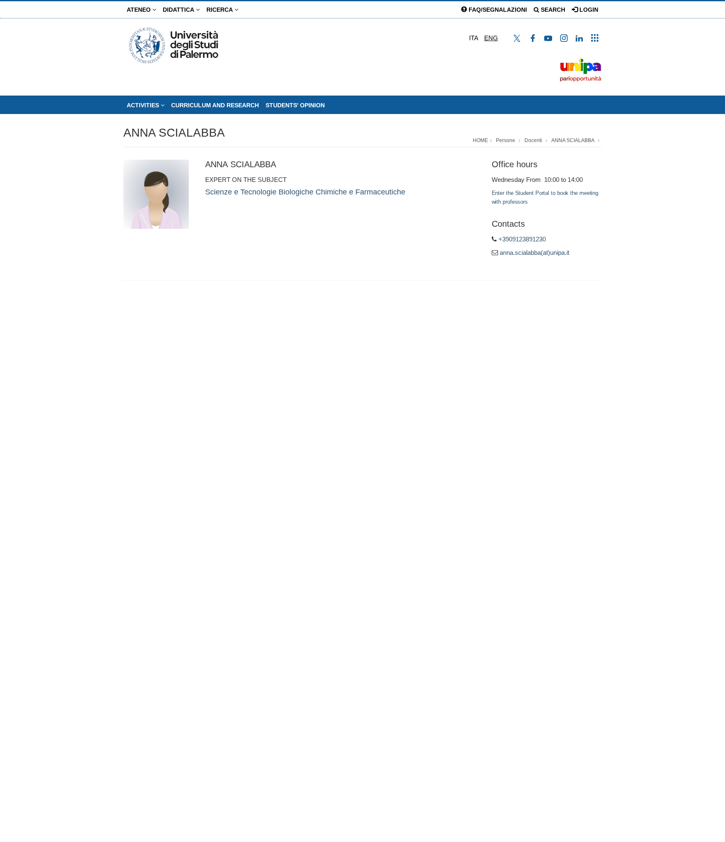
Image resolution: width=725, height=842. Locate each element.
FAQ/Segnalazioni (497, 9)
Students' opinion (295, 105)
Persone (505, 140)
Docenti (533, 140)
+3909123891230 (522, 239)
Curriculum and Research (215, 105)
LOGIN (588, 9)
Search (552, 9)
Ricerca (220, 9)
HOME (480, 140)
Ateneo (139, 9)
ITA (473, 37)
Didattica (179, 9)
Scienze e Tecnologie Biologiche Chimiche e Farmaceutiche (305, 192)
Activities (144, 105)
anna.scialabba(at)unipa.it (534, 252)
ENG (491, 37)
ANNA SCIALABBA (174, 132)
